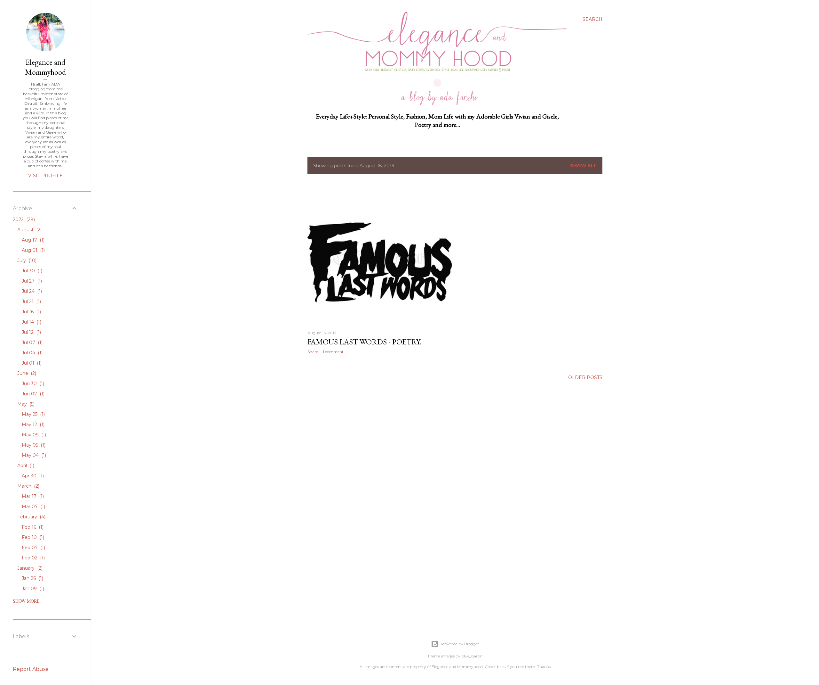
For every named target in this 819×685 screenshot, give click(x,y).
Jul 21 (31, 301)
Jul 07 (31, 342)
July (26, 260)
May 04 (33, 455)
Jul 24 (31, 291)
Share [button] (312, 351)
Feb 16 (32, 527)
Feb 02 (33, 558)
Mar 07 (33, 506)
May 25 (33, 414)
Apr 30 (32, 476)
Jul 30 (31, 271)
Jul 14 (31, 322)
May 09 (33, 435)
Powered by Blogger (460, 643)
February (30, 517)
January (29, 568)
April (25, 465)
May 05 (33, 445)
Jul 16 (31, 312)
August (28, 230)
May (25, 404)
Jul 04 (31, 353)
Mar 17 (32, 496)
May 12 (32, 424)
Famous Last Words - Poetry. (364, 342)
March (27, 486)
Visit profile (45, 175)
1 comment (333, 351)
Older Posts (585, 377)
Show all (583, 166)
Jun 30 (32, 383)
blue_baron (471, 656)
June (26, 373)
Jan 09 (32, 588)
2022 (23, 219)
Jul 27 (31, 281)
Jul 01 (31, 363)
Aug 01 (33, 250)
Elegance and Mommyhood (45, 67)
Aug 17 (32, 240)
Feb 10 (32, 537)
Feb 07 (33, 547)
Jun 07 (32, 394)
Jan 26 (32, 578)
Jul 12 (31, 332)
